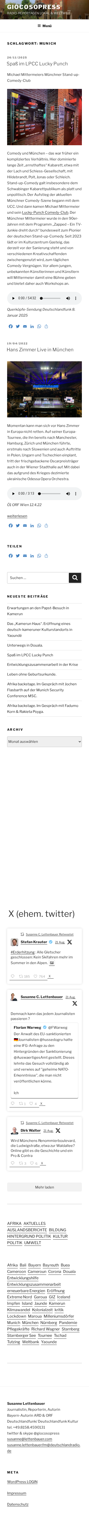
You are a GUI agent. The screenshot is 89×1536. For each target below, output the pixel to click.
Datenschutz (17, 1504)
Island (27, 1303)
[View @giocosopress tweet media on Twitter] (52, 963)
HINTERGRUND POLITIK (29, 1236)
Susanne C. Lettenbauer (42, 997)
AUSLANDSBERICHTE (27, 1229)
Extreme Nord (19, 1296)
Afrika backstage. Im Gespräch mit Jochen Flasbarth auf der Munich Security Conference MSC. (42, 690)
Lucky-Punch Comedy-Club (45, 212)
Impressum (16, 1493)
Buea (65, 1265)
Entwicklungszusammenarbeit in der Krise (42, 664)
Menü (47, 26)
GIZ (52, 1296)
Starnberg (71, 1329)
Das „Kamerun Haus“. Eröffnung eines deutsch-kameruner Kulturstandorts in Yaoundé (39, 630)
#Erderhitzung (23, 952)
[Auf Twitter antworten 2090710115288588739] (13, 1163)
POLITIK (14, 1242)
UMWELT (32, 1242)
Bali (23, 1265)
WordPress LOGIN (22, 1482)
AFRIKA (14, 1223)
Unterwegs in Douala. (25, 645)
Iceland (63, 1296)
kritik (59, 1309)
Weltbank (30, 1341)
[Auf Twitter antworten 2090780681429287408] (13, 1104)
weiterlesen (17, 516)
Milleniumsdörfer (59, 1316)
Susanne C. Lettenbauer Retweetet (50, 934)
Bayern (34, 1265)
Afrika (12, 1265)
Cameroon (16, 1271)
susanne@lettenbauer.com (29, 1439)
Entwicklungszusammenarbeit (34, 1284)
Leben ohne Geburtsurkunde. (31, 674)
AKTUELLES (34, 1223)
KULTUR (60, 1236)
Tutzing (13, 1341)
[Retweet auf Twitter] (22, 934)
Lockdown (16, 1316)
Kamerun (57, 1303)
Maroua (35, 1316)
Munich (13, 1322)
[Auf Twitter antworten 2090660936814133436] (13, 976)
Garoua (40, 1296)
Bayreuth (51, 1265)
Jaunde (40, 1303)
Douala (69, 1271)
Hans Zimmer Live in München (40, 350)
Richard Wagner (45, 1329)
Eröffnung (56, 1290)
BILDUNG (57, 1229)
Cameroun (37, 1271)
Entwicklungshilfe (22, 1277)
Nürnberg (48, 1322)
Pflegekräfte (18, 1329)
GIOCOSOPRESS (34, 7)
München (30, 1322)
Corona (54, 1271)
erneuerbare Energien (26, 1290)
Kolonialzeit (42, 1309)
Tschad (60, 1335)
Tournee (45, 1335)
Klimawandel (18, 1309)
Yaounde (49, 1341)
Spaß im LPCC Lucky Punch (37, 64)
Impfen (13, 1303)
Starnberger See (21, 1335)
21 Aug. (60, 942)
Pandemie (68, 1322)
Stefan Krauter (34, 942)
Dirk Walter (31, 1130)
